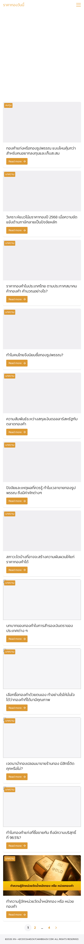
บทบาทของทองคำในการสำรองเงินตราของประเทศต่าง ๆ (39, 628)
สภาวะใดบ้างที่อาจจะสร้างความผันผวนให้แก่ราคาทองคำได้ (40, 559)
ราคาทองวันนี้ (13, 5)
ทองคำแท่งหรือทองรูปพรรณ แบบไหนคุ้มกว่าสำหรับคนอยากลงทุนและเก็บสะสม (41, 150)
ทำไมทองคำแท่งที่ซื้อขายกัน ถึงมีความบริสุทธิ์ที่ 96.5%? (41, 835)
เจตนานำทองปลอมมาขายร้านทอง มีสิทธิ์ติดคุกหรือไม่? (40, 766)
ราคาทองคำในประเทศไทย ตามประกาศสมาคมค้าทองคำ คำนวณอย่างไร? (41, 288)
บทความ (9, 174)
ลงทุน (8, 105)
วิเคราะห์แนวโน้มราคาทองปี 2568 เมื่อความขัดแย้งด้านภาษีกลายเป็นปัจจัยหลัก (41, 219)
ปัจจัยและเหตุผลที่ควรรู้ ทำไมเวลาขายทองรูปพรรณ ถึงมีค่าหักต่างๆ (41, 490)
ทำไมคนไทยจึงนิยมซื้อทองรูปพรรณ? (34, 355)
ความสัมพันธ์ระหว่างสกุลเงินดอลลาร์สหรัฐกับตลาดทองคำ (42, 421)
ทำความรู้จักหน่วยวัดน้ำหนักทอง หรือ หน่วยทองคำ (40, 903)
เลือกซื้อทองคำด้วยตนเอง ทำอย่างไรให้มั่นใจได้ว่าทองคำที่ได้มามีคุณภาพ (40, 697)
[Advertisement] (42, 54)
